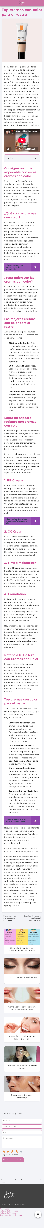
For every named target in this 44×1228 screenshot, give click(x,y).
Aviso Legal (5, 1209)
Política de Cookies (8, 1213)
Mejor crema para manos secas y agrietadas (10, 918)
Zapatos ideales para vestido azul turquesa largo (32, 918)
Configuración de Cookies (11, 1215)
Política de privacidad (17, 1205)
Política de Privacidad (9, 1211)
